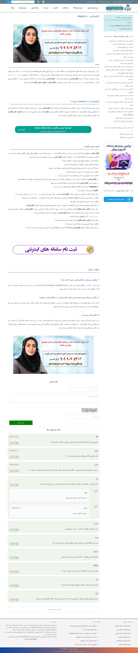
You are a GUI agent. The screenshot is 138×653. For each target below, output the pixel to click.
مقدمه (128, 23)
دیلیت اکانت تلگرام (14, 75)
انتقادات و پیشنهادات (103, 2)
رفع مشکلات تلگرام (124, 644)
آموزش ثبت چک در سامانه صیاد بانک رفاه (85, 644)
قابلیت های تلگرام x (125, 29)
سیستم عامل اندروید (92, 8)
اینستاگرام (65, 8)
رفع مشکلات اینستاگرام (123, 641)
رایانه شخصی (34, 8)
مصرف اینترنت (93, 216)
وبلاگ (12, 8)
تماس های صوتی (35, 194)
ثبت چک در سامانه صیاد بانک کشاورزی (86, 637)
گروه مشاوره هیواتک (78, 82)
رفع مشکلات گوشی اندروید (122, 626)
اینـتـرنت (45, 8)
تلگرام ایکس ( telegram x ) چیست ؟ (120, 26)
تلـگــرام (55, 8)
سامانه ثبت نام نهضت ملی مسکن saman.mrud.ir (82, 633)
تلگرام (97, 71)
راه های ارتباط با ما (91, 2)
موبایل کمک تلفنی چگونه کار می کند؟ (122, 2)
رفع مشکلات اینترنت (123, 637)
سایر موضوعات (22, 8)
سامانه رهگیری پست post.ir (88, 641)
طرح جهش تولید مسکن (90, 630)
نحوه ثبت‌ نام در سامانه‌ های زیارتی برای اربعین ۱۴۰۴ (83, 626)
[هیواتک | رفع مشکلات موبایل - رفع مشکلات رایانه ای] (118, 199)
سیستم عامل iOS (77, 8)
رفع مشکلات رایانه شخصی (122, 633)
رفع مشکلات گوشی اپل (123, 630)
